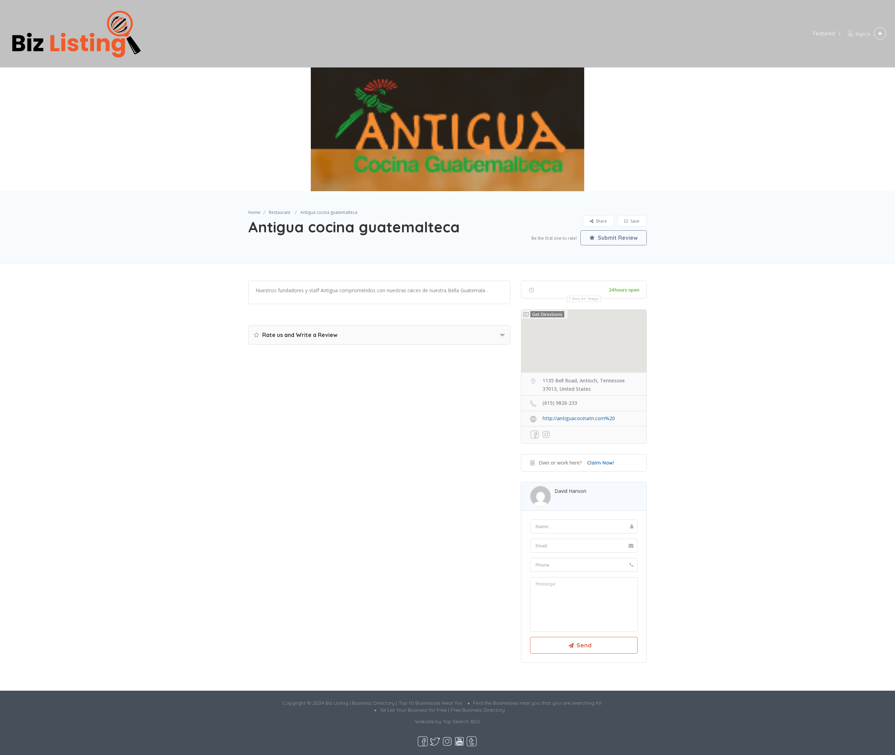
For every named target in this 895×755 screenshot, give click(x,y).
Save (634, 221)
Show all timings (585, 299)
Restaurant (279, 212)
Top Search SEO (461, 721)
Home (254, 212)
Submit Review (617, 237)
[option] (447, 129)
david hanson (570, 491)
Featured (824, 33)
